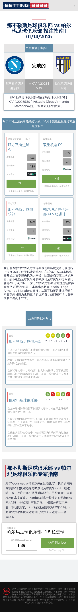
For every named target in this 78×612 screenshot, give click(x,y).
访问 (57, 542)
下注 (21, 183)
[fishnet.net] (26, 5)
